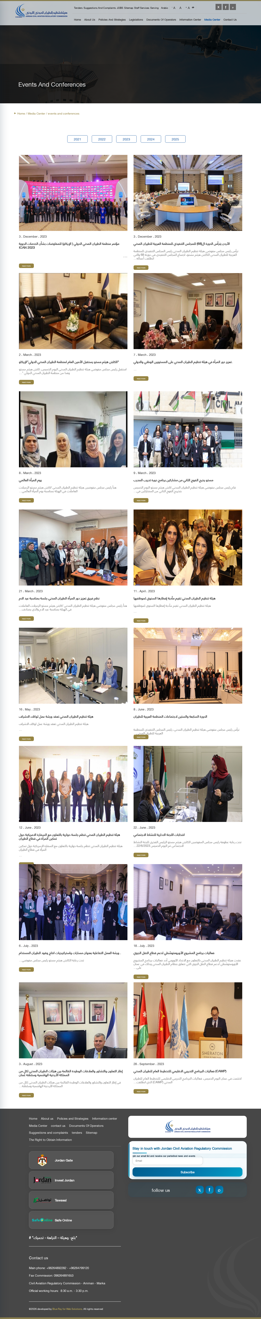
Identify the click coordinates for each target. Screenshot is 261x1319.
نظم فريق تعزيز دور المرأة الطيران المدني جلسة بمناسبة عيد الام (59, 598)
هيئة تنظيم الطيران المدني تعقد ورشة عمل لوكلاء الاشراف (56, 716)
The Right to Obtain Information (50, 1139)
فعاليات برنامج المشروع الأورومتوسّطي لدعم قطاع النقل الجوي (174, 953)
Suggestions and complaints (100, 7)
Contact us (230, 20)
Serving (154, 7)
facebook (226, 7)
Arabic (164, 7)
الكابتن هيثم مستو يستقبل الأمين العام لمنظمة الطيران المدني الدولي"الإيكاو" (69, 362)
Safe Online (63, 1220)
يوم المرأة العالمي (30, 480)
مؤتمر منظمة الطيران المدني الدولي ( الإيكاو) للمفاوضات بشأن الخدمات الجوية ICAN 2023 (69, 245)
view (73, 193)
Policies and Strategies (112, 20)
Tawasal (61, 1200)
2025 (175, 139)
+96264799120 (79, 1267)
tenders (78, 7)
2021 (77, 139)
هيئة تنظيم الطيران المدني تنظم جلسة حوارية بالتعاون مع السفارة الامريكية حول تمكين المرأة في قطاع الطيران (69, 836)
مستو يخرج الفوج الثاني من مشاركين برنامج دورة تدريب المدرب (173, 480)
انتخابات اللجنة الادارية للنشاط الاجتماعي (159, 834)
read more (26, 265)
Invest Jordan (64, 1180)
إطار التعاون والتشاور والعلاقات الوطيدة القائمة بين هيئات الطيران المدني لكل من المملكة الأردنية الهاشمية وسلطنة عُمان (71, 1073)
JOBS (120, 7)
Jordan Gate (64, 1160)
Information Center (190, 20)
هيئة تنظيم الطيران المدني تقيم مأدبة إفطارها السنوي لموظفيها (175, 598)
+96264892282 (56, 1267)
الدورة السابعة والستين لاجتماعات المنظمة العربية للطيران (170, 716)
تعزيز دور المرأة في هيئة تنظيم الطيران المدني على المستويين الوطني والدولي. (183, 362)
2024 (151, 139)
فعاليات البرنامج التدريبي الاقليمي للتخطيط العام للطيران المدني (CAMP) (180, 1071)
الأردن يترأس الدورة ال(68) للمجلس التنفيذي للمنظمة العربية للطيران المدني (182, 243)
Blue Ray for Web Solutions (67, 1308)
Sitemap (128, 7)
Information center (104, 1118)
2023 (126, 139)
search (233, 7)
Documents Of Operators (161, 20)
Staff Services (141, 7)
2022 (102, 139)
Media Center (212, 20)
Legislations (136, 20)
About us (89, 20)
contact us (58, 1125)
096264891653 (63, 1275)
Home (77, 20)
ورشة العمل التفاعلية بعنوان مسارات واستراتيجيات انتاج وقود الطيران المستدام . (70, 953)
